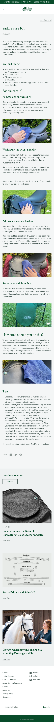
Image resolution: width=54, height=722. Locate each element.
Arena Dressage (14, 72)
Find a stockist (8, 676)
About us (6, 690)
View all (10, 481)
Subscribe (46, 707)
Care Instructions (9, 679)
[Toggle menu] (3, 9)
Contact (6, 672)
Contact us (7, 686)
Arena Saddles (29, 719)
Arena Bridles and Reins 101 (19, 592)
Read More (6, 540)
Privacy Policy (8, 693)
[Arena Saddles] (27, 9)
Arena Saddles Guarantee (12, 683)
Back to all (47, 20)
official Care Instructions (32, 49)
